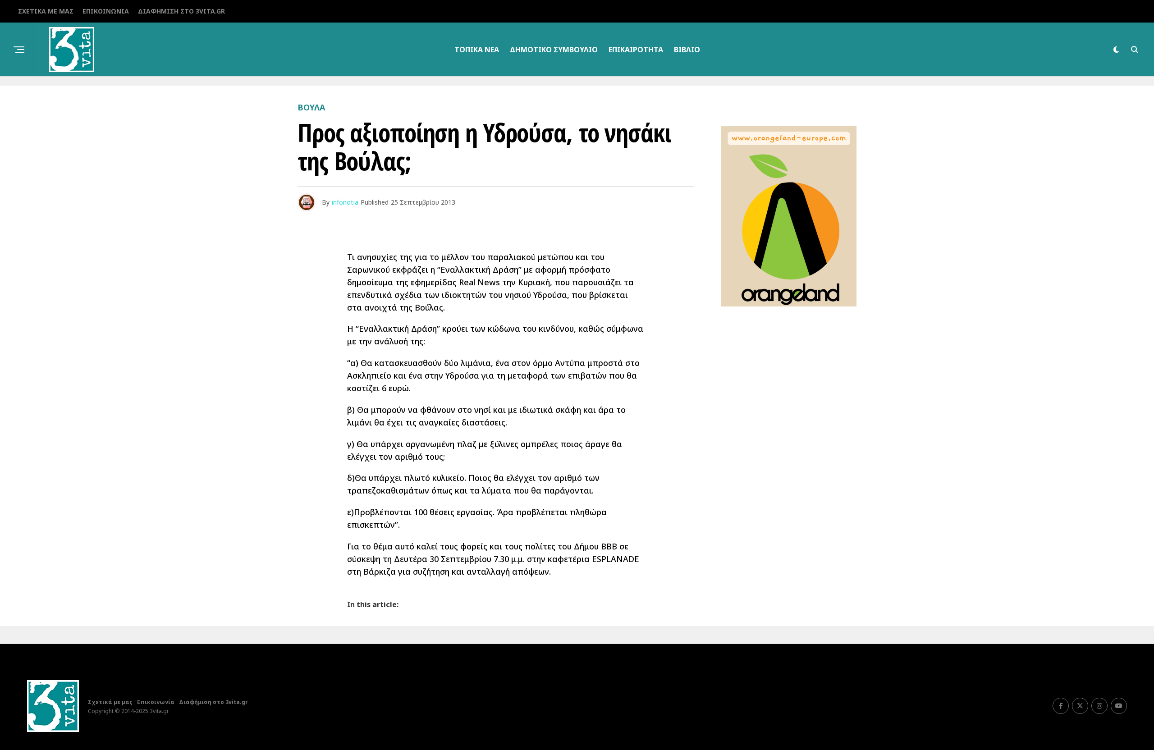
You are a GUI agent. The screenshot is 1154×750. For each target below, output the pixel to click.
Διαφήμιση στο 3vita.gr (181, 11)
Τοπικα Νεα (476, 50)
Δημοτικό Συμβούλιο (554, 50)
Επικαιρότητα (636, 50)
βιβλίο (687, 50)
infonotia (345, 202)
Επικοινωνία (105, 11)
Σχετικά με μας (45, 11)
